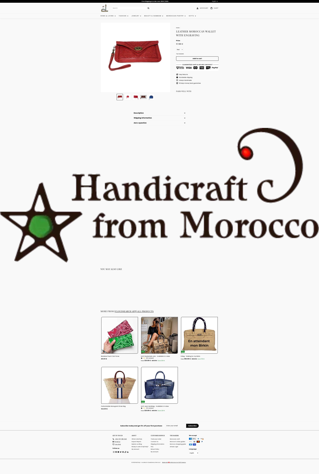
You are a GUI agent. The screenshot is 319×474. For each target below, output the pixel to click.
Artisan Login (174, 447)
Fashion (123, 16)
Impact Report (136, 441)
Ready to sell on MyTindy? (140, 447)
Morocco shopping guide (178, 444)
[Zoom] (135, 57)
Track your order (156, 439)
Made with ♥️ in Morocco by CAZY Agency (174, 462)
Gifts (191, 16)
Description (139, 113)
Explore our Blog (137, 444)
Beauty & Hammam (153, 16)
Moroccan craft (175, 439)
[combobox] (131, 8)
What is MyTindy (137, 439)
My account (135, 449)
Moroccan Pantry (175, 16)
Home (178, 28)
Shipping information (143, 118)
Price (178, 41)
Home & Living (107, 16)
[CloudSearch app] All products (134, 311)
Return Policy (155, 449)
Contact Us (154, 441)
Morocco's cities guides (177, 441)
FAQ (152, 447)
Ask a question (140, 123)
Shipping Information (157, 444)
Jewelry (136, 16)
